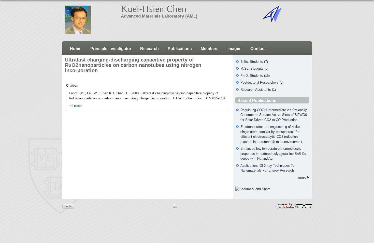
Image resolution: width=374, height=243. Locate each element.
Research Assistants (255, 90)
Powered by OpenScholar (293, 206)
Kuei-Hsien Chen (153, 9)
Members (210, 49)
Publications (180, 49)
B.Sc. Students (251, 62)
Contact (258, 49)
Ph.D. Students (251, 76)
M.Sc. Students (252, 68)
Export (78, 105)
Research (149, 49)
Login (68, 206)
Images (234, 49)
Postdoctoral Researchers (259, 82)
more (302, 177)
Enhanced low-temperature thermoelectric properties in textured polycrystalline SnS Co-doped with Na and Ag (273, 153)
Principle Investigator (110, 49)
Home (75, 49)
